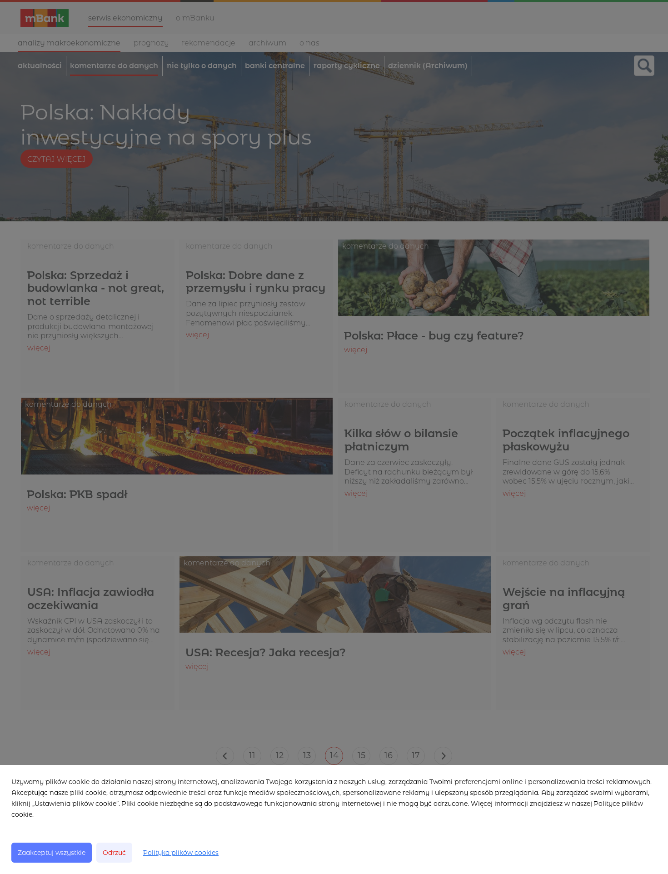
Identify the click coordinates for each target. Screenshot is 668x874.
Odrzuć (114, 853)
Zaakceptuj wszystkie (51, 853)
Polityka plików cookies (181, 853)
